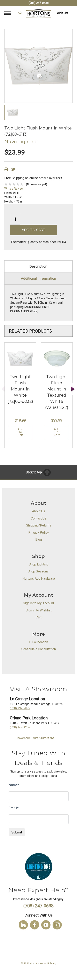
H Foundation (38, 642)
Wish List (62, 13)
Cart (38, 617)
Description (38, 266)
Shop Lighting (38, 564)
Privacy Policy (38, 532)
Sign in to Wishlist (39, 610)
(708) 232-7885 (20, 708)
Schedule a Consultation (38, 649)
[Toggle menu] (10, 13)
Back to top (34, 472)
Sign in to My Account (38, 603)
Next (73, 389)
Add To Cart (20, 432)
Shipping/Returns (38, 525)
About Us (38, 511)
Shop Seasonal (38, 571)
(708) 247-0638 (39, 3)
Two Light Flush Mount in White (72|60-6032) (20, 389)
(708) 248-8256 (20, 727)
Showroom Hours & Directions (35, 738)
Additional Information (38, 278)
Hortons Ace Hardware (38, 578)
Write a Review (13, 188)
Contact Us (38, 518)
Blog (38, 539)
